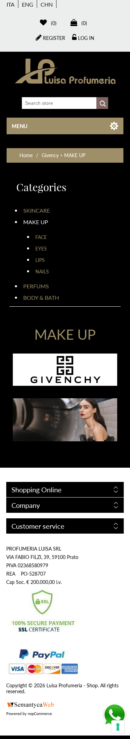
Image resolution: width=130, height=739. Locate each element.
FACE (41, 237)
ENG (27, 4)
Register (53, 38)
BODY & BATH (41, 297)
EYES (41, 249)
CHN (47, 4)
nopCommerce (40, 713)
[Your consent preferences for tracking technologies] (117, 726)
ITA (11, 4)
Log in (85, 38)
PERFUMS (36, 286)
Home (26, 155)
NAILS (42, 271)
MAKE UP (35, 222)
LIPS (40, 260)
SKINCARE (36, 210)
